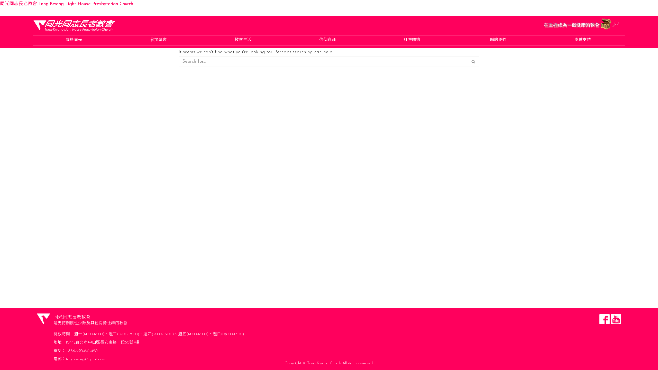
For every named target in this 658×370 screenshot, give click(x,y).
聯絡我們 (498, 40)
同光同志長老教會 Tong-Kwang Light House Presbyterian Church (66, 4)
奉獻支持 (582, 40)
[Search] (473, 61)
